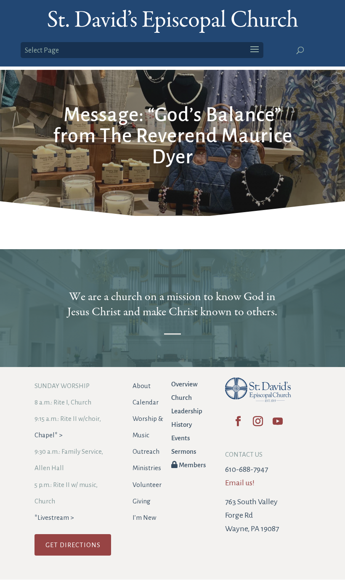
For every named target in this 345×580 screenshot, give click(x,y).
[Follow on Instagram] (258, 424)
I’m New (144, 517)
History (181, 424)
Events (180, 438)
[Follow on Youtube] (277, 424)
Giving (142, 501)
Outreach (146, 451)
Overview (184, 384)
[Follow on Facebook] (238, 424)
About (142, 385)
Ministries (147, 467)
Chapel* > (48, 435)
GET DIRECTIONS (73, 544)
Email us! (240, 483)
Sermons (183, 451)
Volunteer (147, 484)
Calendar (146, 402)
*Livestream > (54, 517)
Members (192, 464)
